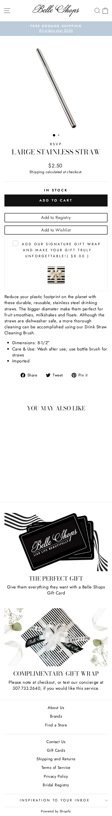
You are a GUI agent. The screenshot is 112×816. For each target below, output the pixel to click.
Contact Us (55, 742)
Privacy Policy (56, 776)
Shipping (36, 172)
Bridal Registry (56, 785)
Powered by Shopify (56, 811)
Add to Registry (56, 217)
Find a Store (56, 725)
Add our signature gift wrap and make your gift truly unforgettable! (61, 250)
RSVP (56, 144)
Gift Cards (56, 750)
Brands (56, 716)
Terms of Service (56, 767)
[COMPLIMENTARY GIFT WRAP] (56, 637)
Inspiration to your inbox (55, 800)
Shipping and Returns (55, 759)
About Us (56, 708)
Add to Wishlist (56, 230)
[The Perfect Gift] (56, 542)
